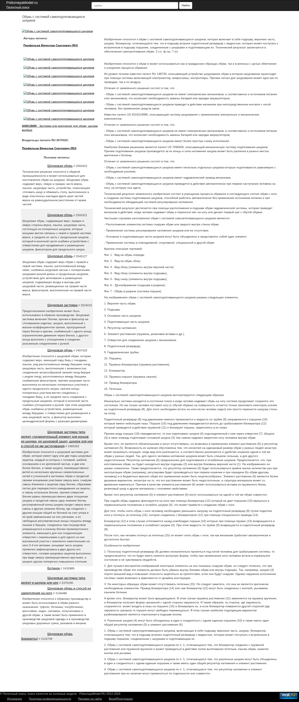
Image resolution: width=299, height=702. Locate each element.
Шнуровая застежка (62, 305)
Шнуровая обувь (60, 166)
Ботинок (53, 568)
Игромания (14, 698)
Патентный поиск (17, 7)
